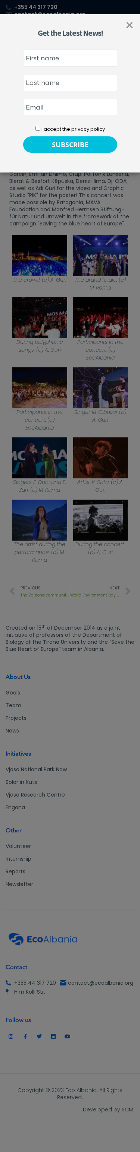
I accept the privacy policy (72, 129)
